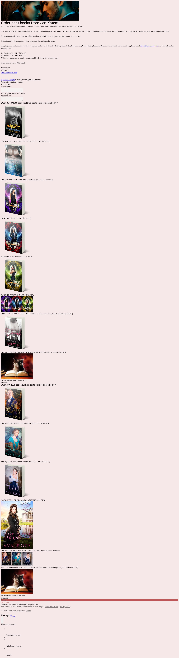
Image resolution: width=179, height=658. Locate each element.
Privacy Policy (65, 607)
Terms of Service (51, 607)
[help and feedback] (2, 620)
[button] (89, 600)
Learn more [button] (36, 80)
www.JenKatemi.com (9, 73)
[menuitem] (92, 632)
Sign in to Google (8, 80)
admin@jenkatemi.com (149, 46)
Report (28, 611)
